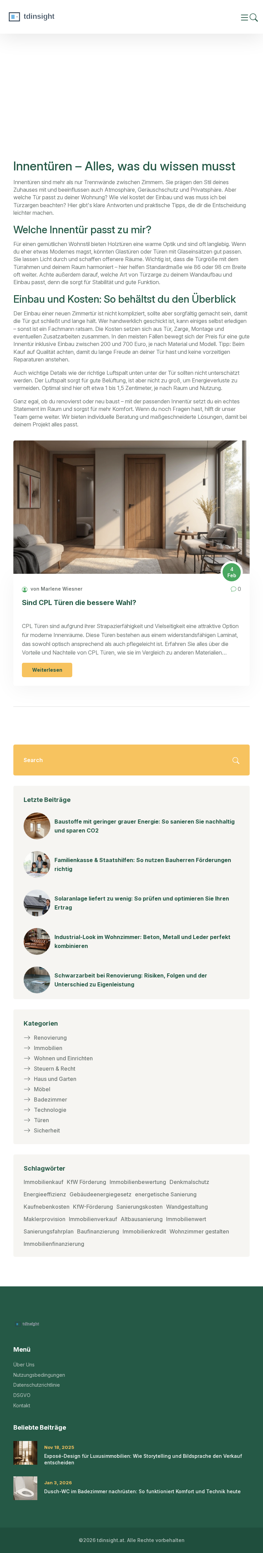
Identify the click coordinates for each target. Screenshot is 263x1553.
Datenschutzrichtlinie (36, 1385)
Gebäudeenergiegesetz (101, 1194)
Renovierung (50, 1037)
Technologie (50, 1109)
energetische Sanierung (166, 1194)
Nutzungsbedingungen (39, 1375)
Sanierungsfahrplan (49, 1231)
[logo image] (56, 17)
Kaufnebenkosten (47, 1206)
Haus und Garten (55, 1078)
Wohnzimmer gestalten (199, 1231)
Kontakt (21, 1405)
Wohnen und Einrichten (63, 1058)
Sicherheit (47, 1130)
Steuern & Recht (54, 1068)
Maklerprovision (44, 1219)
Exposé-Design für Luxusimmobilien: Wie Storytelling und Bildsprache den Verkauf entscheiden (143, 1459)
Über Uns (24, 1364)
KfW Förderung (86, 1182)
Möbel (42, 1089)
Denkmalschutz (189, 1182)
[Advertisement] (131, 106)
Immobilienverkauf (93, 1219)
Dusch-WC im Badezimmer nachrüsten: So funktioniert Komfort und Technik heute (142, 1491)
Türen (41, 1120)
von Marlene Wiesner (56, 589)
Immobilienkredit (144, 1231)
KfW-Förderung (93, 1206)
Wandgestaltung (187, 1206)
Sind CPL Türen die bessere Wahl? (79, 603)
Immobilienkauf (43, 1182)
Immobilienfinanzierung (54, 1244)
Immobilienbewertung (138, 1182)
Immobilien (48, 1047)
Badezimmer (50, 1099)
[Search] (254, 17)
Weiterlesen (47, 670)
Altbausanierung (142, 1219)
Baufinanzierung (98, 1231)
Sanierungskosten (139, 1206)
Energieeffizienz (45, 1194)
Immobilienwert (186, 1219)
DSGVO (21, 1395)
